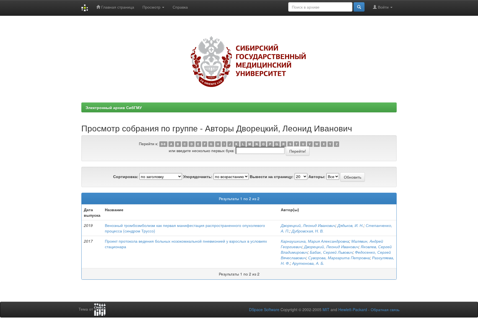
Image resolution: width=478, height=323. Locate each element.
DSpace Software (264, 309)
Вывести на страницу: (271, 176)
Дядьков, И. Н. (350, 225)
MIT (326, 309)
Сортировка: (125, 176)
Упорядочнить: (197, 176)
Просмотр (152, 7)
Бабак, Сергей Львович (331, 252)
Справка (180, 7)
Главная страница (117, 7)
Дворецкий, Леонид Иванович (308, 225)
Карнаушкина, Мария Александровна (315, 241)
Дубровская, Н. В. (308, 231)
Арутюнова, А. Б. (308, 263)
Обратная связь (385, 309)
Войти (383, 7)
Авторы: (316, 176)
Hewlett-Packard (352, 309)
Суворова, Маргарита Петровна (339, 257)
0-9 (163, 144)
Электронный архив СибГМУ (113, 107)
